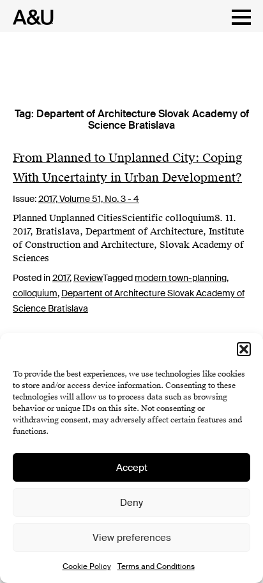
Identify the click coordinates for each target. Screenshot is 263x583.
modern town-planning (181, 278)
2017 (61, 278)
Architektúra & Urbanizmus (29, 17)
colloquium (35, 293)
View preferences (132, 537)
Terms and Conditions (156, 566)
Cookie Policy (87, 566)
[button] (243, 349)
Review (88, 278)
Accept (131, 467)
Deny (131, 502)
